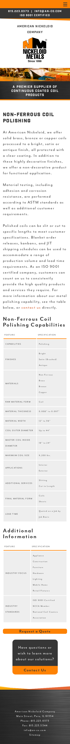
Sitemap (35, 734)
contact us (31, 307)
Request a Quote (35, 631)
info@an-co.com (48, 11)
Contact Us (35, 670)
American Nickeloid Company (35, 30)
